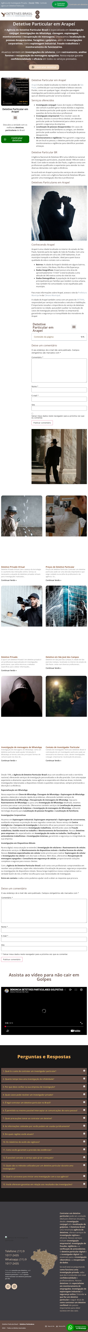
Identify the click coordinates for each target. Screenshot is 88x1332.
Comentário (37, 357)
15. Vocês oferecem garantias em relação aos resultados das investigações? (37, 1184)
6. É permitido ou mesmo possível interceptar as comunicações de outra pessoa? (40, 1110)
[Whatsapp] (37, 12)
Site (33, 405)
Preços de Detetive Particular (60, 567)
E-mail (35, 395)
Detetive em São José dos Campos (62, 657)
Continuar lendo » (9, 580)
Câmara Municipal (52, 295)
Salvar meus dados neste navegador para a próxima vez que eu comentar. (58, 417)
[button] (15, 117)
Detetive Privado (9, 657)
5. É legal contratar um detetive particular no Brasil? (27, 1102)
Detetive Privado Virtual (13, 567)
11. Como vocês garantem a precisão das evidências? (27, 1150)
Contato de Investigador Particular (63, 747)
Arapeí (34, 85)
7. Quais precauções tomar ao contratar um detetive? (27, 1118)
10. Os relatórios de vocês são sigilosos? (21, 1142)
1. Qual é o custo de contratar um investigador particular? (29, 1071)
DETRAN (80, 299)
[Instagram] (37, 17)
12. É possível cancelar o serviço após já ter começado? (28, 1157)
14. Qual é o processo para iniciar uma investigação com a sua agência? (35, 1176)
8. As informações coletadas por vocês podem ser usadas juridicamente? (36, 1126)
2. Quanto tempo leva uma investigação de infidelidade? (28, 1079)
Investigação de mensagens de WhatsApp (21, 747)
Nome (35, 386)
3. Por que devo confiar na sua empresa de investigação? (29, 1087)
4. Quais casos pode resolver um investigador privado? (28, 1095)
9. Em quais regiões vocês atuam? (18, 1134)
